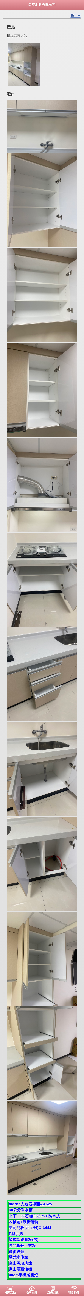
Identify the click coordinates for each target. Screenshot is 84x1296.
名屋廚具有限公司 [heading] (42, 4)
